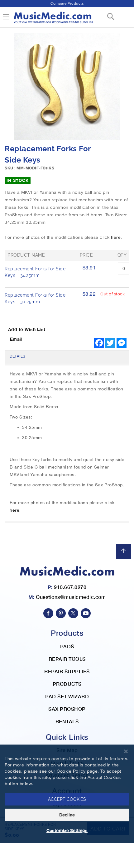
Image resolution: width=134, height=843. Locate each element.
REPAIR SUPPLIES (67, 671)
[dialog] (67, 794)
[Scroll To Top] (123, 551)
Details (18, 356)
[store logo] (53, 19)
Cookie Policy (71, 771)
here (116, 237)
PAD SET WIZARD (67, 696)
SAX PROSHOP (67, 709)
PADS (67, 646)
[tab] (67, 357)
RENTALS (67, 721)
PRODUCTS (67, 684)
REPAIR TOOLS (67, 659)
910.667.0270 (70, 587)
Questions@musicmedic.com (71, 597)
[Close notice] (126, 751)
